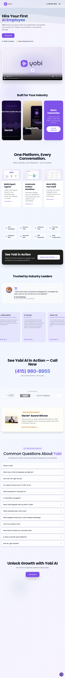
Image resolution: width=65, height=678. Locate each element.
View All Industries (53, 129)
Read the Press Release (29, 427)
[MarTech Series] (42, 395)
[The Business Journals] (21, 395)
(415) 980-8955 (32, 371)
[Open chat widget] (61, 674)
